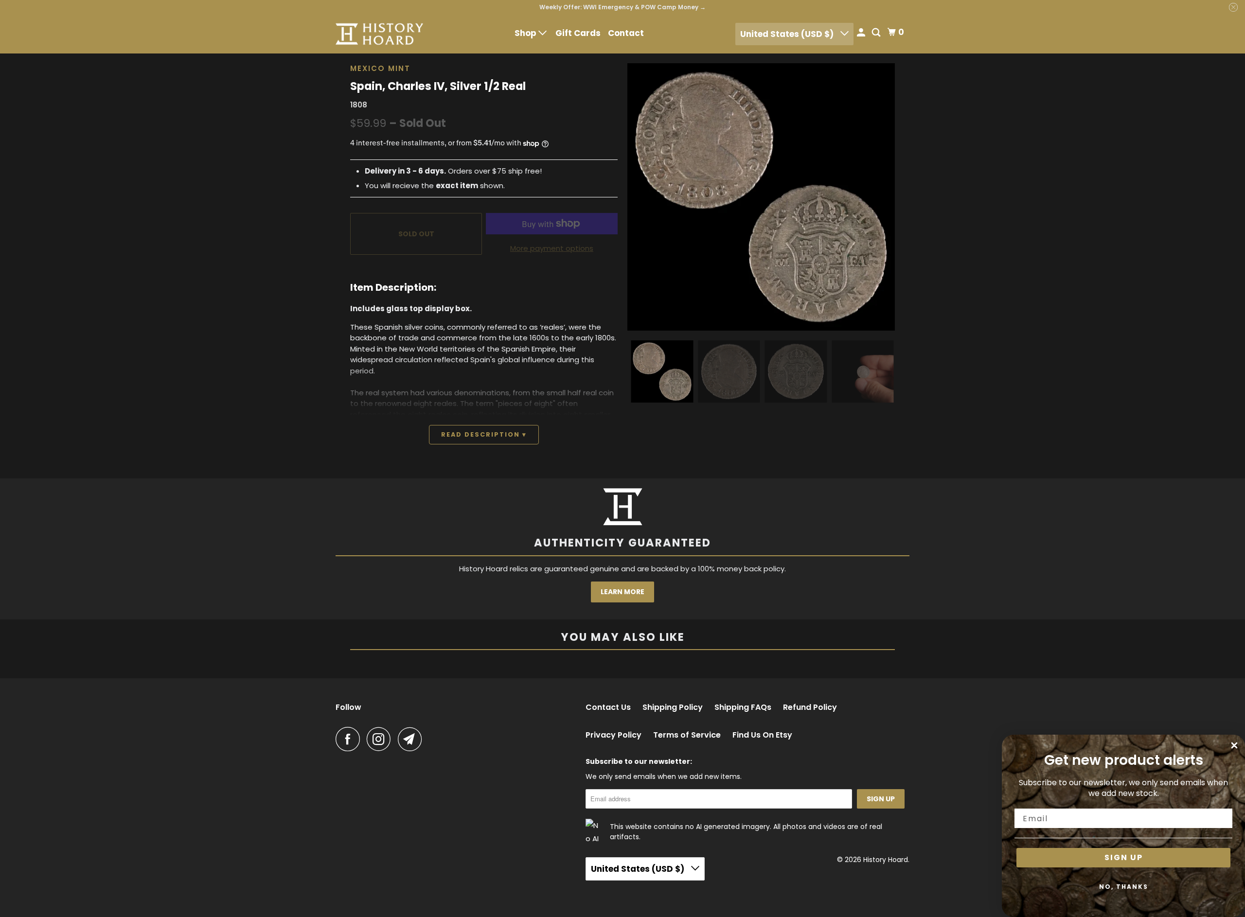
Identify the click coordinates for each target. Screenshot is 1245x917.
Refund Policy (810, 707)
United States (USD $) (788, 34)
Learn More (622, 592)
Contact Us (608, 707)
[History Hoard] (379, 34)
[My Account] (862, 33)
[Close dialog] (1234, 745)
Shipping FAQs (742, 707)
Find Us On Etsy (762, 735)
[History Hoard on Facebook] (350, 739)
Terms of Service (687, 735)
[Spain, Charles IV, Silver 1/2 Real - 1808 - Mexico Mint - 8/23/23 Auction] (761, 197)
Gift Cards (578, 33)
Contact (626, 33)
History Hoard (885, 859)
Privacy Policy (613, 735)
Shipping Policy (672, 707)
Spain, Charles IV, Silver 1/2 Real (438, 86)
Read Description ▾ (484, 434)
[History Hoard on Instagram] (381, 739)
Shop (526, 33)
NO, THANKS (1123, 886)
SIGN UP (1123, 857)
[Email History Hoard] (412, 739)
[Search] (877, 33)
